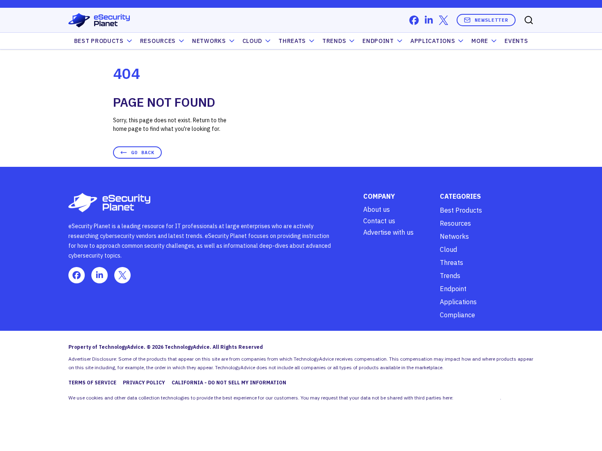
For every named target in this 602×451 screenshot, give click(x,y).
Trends (334, 41)
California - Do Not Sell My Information (229, 382)
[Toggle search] (529, 20)
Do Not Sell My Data (477, 398)
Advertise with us (388, 232)
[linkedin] (429, 20)
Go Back (142, 152)
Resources (455, 223)
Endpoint (378, 41)
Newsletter (491, 20)
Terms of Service (92, 382)
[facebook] (414, 20)
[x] (443, 20)
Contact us (379, 221)
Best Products (461, 210)
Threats (292, 41)
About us (376, 209)
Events (516, 41)
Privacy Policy (144, 382)
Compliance (457, 315)
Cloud (252, 41)
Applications (432, 41)
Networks (454, 236)
